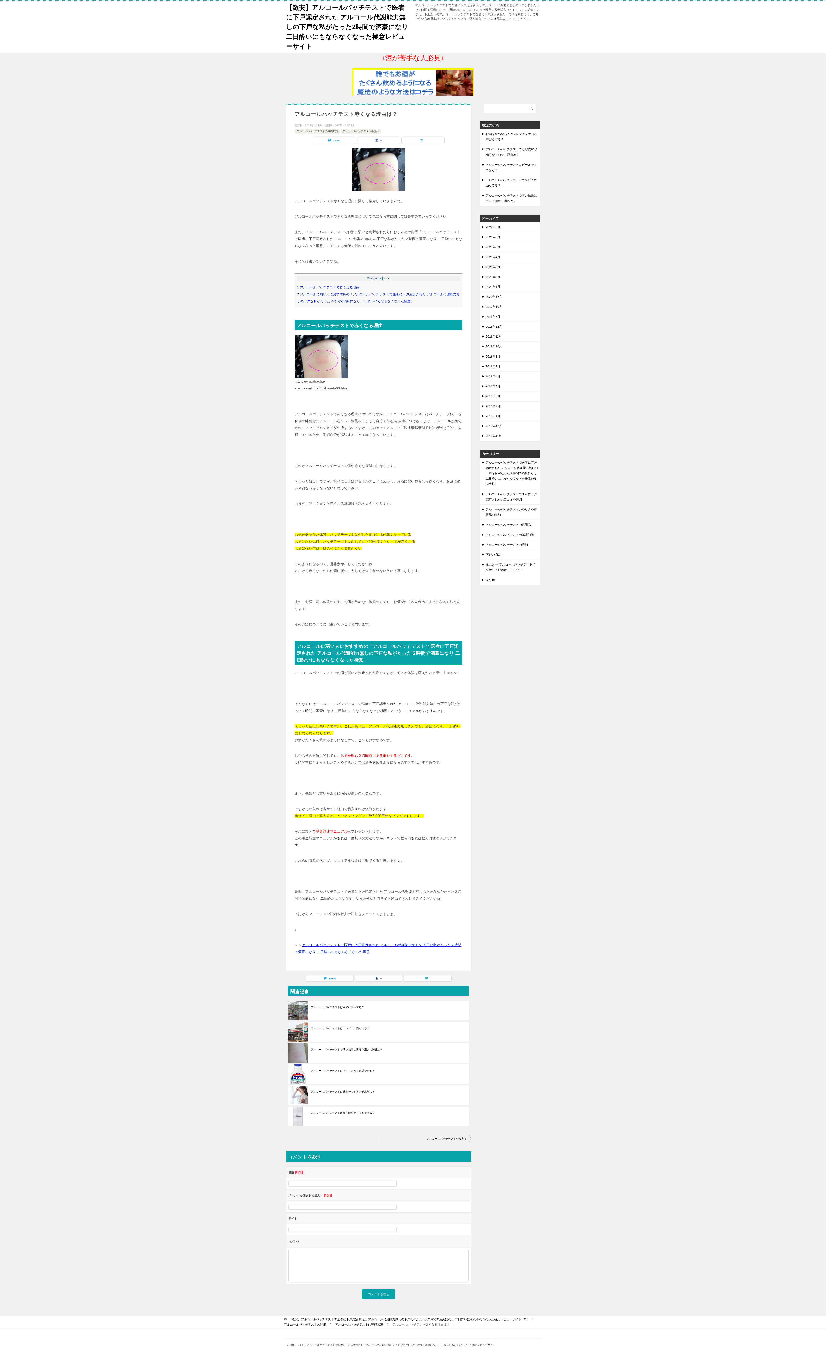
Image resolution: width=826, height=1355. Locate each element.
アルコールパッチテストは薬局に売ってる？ (337, 1007)
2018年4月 (493, 386)
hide (386, 278)
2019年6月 (493, 316)
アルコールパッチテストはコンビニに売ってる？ (340, 1028)
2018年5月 (493, 376)
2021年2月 (493, 277)
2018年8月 (493, 356)
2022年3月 (493, 227)
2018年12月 (494, 326)
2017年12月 (494, 426)
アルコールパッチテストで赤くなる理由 (328, 287)
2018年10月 (494, 346)
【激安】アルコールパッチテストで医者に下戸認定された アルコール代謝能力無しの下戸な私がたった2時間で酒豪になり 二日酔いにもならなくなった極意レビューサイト (347, 27)
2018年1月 (493, 416)
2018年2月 (493, 406)
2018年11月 (494, 336)
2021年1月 (493, 286)
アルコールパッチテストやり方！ (447, 1138)
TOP (408, 1319)
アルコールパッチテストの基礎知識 (317, 131)
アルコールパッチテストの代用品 (508, 524)
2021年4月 (493, 257)
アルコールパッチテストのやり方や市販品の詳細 (511, 512)
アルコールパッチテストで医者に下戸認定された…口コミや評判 (511, 496)
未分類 (490, 580)
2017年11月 (494, 436)
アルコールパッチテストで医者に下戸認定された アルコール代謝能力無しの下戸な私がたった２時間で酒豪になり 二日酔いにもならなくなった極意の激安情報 (512, 473)
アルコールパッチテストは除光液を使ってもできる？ (343, 1112)
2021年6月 (493, 237)
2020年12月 (494, 296)
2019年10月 (494, 307)
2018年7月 (493, 366)
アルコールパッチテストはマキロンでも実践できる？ (343, 1070)
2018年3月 (493, 396)
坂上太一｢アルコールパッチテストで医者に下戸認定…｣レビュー (510, 567)
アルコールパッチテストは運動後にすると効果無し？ (343, 1091)
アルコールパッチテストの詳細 (361, 131)
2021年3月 (493, 267)
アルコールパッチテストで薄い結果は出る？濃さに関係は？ (347, 1049)
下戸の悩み (493, 554)
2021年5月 (493, 247)
